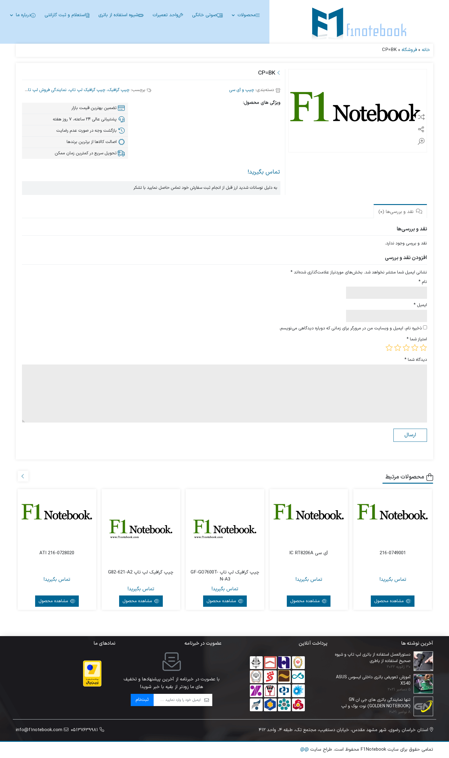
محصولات (247, 15)
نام (422, 282)
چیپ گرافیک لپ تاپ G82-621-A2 (140, 572)
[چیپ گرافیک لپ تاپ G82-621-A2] (141, 528)
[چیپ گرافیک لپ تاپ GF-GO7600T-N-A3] (225, 528)
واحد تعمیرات (165, 15)
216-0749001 (393, 553)
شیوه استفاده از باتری (118, 15)
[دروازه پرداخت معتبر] (92, 674)
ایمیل (420, 305)
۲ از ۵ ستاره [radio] (414, 347)
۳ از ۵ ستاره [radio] (406, 347)
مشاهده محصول (389, 601)
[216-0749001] (392, 514)
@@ (304, 749)
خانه (426, 49)
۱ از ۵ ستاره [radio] (423, 347)
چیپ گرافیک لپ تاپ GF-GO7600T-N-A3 (225, 576)
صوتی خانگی (204, 15)
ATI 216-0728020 (56, 553)
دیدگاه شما (415, 360)
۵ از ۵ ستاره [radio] (389, 347)
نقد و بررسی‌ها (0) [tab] (396, 211)
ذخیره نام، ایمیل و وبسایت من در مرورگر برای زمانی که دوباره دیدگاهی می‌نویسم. (350, 328)
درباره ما (23, 15)
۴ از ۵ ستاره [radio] (397, 347)
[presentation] (23, 476)
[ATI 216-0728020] (57, 514)
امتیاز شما (417, 339)
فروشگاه (409, 49)
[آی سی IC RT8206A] (309, 514)
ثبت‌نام (142, 699)
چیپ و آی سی (241, 90)
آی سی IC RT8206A (308, 553)
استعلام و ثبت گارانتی (65, 15)
